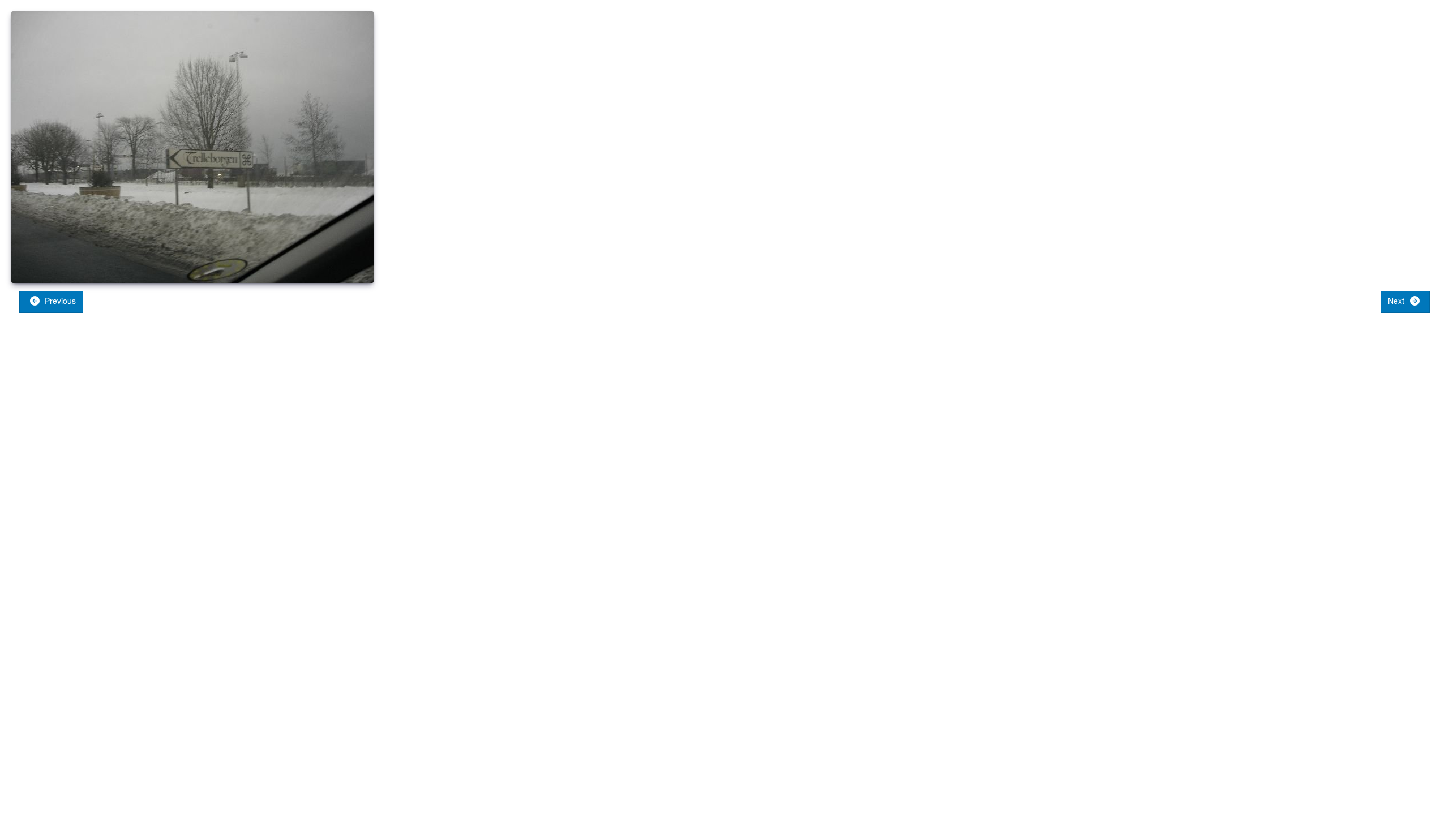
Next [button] (1397, 300)
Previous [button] (59, 300)
